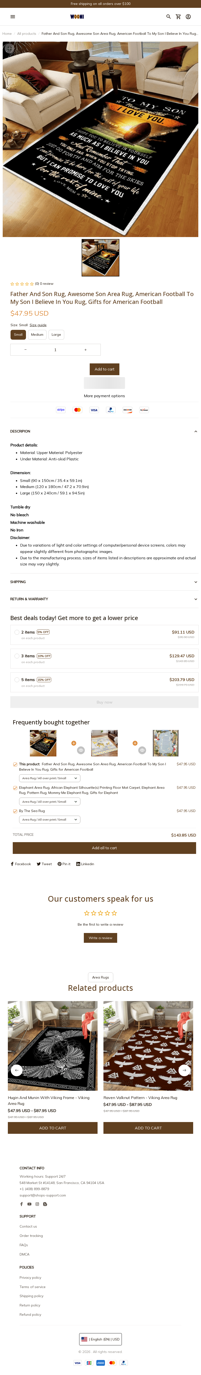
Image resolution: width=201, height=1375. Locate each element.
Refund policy (30, 1314)
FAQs (24, 1245)
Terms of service (33, 1287)
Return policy (30, 1305)
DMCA (24, 1254)
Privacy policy (30, 1277)
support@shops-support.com (43, 1195)
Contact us (28, 1226)
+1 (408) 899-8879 (34, 1189)
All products (26, 33)
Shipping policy (31, 1296)
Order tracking (31, 1235)
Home (7, 33)
